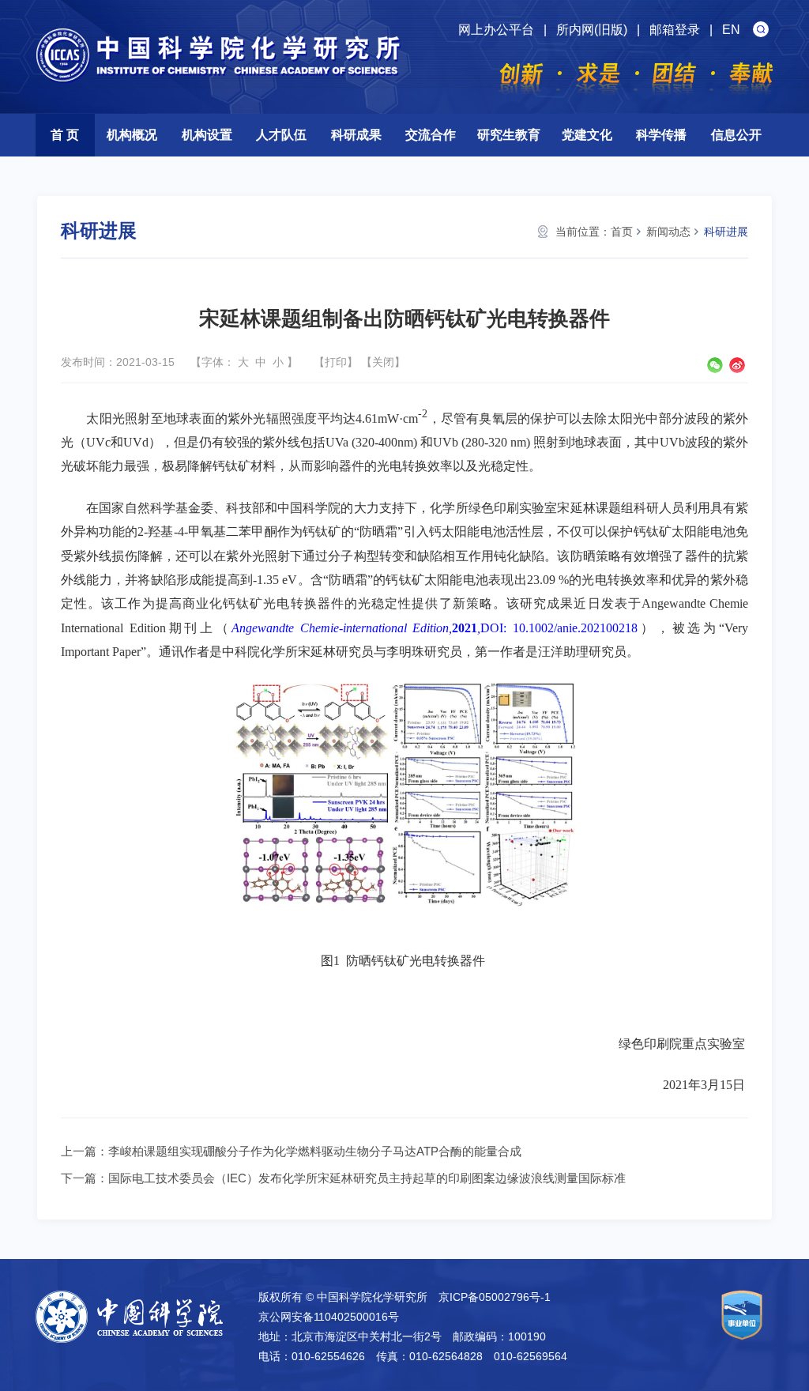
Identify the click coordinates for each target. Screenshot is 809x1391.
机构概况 (132, 134)
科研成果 (356, 134)
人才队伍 (281, 134)
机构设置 (207, 134)
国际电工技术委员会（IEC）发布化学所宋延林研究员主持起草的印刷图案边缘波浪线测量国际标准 (367, 1178)
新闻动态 (668, 231)
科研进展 (726, 231)
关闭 (383, 362)
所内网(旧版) (591, 29)
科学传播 (661, 134)
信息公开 (736, 134)
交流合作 (430, 134)
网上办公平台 (496, 29)
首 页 (65, 134)
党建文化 (587, 134)
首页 (622, 231)
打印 (336, 362)
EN (731, 29)
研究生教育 (508, 134)
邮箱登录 (674, 29)
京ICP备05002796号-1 (494, 1297)
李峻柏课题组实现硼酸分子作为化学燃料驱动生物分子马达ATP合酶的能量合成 (314, 1151)
